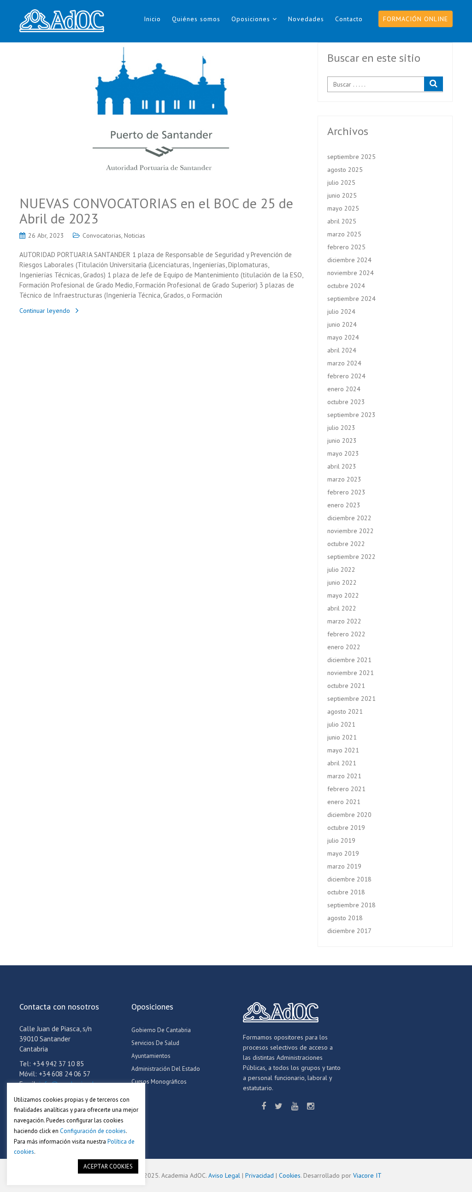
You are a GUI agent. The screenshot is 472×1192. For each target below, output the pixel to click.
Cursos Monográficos (159, 1082)
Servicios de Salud (155, 1043)
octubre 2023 (346, 402)
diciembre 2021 (349, 660)
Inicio (152, 19)
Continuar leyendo (44, 310)
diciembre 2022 (349, 518)
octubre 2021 (346, 685)
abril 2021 (341, 763)
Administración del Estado (165, 1069)
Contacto (349, 19)
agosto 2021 (345, 711)
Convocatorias (102, 235)
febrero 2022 (346, 634)
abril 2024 (341, 350)
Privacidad (259, 1175)
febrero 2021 (346, 789)
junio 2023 (342, 440)
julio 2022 (341, 569)
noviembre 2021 (350, 673)
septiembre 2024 (351, 298)
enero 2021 (343, 802)
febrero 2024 (346, 376)
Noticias (134, 235)
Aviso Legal (224, 1175)
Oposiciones (250, 19)
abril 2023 (341, 466)
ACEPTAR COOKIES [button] (108, 1166)
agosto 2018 (345, 918)
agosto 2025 (345, 169)
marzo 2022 (344, 621)
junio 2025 (342, 195)
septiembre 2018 (351, 905)
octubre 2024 (346, 286)
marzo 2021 (344, 776)
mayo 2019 (343, 853)
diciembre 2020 (349, 814)
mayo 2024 (343, 337)
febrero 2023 (346, 492)
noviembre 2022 (350, 531)
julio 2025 (341, 182)
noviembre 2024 (350, 273)
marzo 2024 (344, 363)
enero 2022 (343, 647)
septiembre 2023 (351, 415)
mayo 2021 (343, 750)
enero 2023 (343, 505)
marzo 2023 (344, 479)
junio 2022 (342, 582)
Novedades (306, 19)
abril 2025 (341, 221)
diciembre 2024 (349, 260)
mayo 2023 (343, 453)
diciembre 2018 (349, 879)
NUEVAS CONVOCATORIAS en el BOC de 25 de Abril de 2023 (156, 210)
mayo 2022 (343, 595)
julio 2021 (341, 724)
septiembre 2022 (351, 556)
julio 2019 (341, 840)
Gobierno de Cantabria (161, 1030)
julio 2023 (341, 427)
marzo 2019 (344, 866)
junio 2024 (342, 324)
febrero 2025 (346, 247)
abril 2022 (341, 608)
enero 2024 (343, 389)
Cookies (290, 1175)
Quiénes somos (196, 19)
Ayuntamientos (151, 1056)
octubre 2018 (346, 892)
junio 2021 (342, 737)
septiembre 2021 (351, 698)
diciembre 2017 (349, 931)
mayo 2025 (343, 208)
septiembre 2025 (351, 157)
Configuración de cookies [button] (93, 1131)
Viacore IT (367, 1175)
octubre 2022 (346, 544)
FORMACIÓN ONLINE (415, 19)
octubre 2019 (346, 827)
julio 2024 (341, 311)
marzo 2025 (344, 234)
